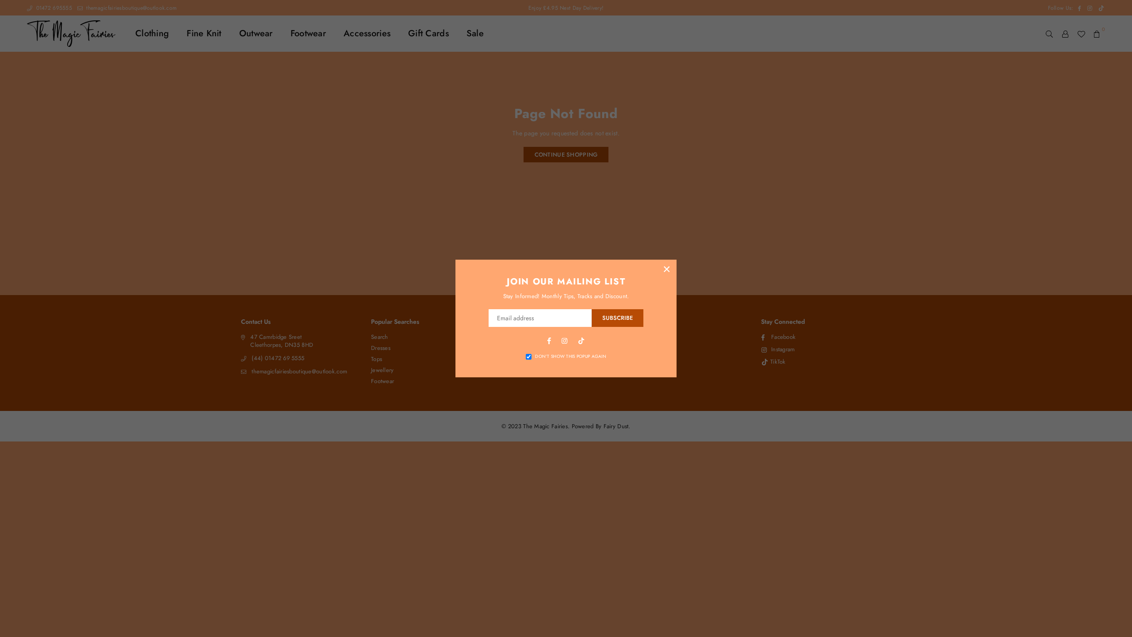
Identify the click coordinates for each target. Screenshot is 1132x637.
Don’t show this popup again (570, 356)
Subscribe (617, 318)
